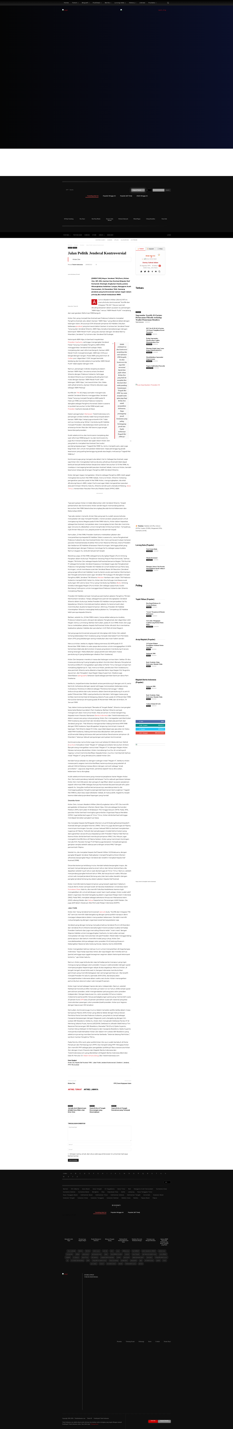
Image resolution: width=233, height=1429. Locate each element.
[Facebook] (145, 235)
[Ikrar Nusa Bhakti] (96, 208)
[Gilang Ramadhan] (150, 208)
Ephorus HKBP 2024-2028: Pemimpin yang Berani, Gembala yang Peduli (164, 1241)
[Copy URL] (116, 268)
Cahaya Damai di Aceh (153, 704)
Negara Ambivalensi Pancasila (155, 366)
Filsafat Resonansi (151, 558)
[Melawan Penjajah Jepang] (109, 1229)
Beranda (70, 245)
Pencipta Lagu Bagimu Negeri (82, 1239)
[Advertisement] (116, 162)
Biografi (76, 245)
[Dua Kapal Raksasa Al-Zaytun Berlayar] (139, 604)
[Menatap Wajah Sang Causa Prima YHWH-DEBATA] (139, 350)
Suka (162, 721)
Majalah (148, 649)
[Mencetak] (95, 268)
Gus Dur (71, 745)
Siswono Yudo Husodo (109, 219)
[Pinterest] (78, 268)
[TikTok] (149, 235)
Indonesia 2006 (150, 653)
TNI (77, 393)
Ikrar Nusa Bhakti (96, 219)
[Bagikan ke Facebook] (148, 271)
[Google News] (160, 235)
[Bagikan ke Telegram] (152, 271)
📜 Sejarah (150, 249)
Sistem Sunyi (100, 240)
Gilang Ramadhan (150, 219)
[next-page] (72, 1116)
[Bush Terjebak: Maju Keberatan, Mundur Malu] (139, 663)
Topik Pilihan (149, 626)
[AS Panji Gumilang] (68, 208)
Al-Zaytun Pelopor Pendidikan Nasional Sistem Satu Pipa (154, 645)
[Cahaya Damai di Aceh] (139, 705)
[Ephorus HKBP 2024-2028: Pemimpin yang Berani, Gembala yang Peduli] (164, 1229)
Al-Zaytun (138, 312)
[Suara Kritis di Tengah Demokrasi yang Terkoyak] (121, 1100)
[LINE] (107, 268)
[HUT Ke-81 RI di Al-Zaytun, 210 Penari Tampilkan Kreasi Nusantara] (139, 330)
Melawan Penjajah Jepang (109, 1239)
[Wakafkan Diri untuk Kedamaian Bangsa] (136, 1229)
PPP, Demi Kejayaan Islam (122, 1083)
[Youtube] (157, 235)
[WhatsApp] (82, 268)
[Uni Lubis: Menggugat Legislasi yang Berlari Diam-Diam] (139, 622)
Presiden (71, 409)
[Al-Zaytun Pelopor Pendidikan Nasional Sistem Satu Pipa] (139, 645)
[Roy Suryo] (82, 208)
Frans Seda (164, 219)
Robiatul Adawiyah (123, 219)
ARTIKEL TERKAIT (75, 1089)
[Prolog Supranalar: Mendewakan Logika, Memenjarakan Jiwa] (139, 340)
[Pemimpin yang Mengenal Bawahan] (150, 1229)
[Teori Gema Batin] (139, 550)
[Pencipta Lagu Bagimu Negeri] (82, 1229)
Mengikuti (161, 725)
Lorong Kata (149, 551)
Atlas (116, 240)
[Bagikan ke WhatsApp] (141, 271)
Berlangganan (159, 732)
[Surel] (90, 268)
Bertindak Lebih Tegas (69, 1239)
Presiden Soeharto (75, 342)
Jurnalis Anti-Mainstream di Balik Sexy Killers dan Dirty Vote (77, 1110)
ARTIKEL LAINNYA (91, 1089)
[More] (120, 268)
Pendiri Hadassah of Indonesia (96, 1239)
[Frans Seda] (164, 208)
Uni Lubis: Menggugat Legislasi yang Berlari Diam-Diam (155, 622)
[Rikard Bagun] (136, 208)
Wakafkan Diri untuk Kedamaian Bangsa (137, 1239)
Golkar (70, 358)
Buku (119, 583)
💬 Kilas (160, 249)
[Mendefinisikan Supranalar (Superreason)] (139, 358)
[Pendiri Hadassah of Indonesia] (96, 1229)
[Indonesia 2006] (139, 655)
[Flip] (111, 268)
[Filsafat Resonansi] (139, 559)
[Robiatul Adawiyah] (123, 208)
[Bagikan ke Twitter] (145, 271)
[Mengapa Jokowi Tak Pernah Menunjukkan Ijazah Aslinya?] (139, 568)
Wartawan (88, 414)
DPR (82, 1000)
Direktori (82, 245)
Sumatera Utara (74, 889)
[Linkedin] (86, 268)
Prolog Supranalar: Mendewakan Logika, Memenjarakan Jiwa (153, 340)
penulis (102, 912)
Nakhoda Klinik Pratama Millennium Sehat (123, 1240)
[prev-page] (69, 1116)
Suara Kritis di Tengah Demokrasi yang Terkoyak (120, 1109)
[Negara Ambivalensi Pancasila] (139, 367)
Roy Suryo (82, 219)
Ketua (90, 900)
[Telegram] (103, 268)
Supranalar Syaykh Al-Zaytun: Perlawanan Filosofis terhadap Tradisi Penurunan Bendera (149, 317)
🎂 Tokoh (141, 248)
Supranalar (149, 344)
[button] (168, 2)
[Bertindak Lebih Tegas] (68, 1229)
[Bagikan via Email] (156, 271)
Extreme (134, 240)
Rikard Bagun (137, 219)
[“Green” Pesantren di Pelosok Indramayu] (139, 613)
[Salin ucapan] (159, 271)
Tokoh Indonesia (77, 264)
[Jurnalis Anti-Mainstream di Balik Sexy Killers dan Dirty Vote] (78, 1100)
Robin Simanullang (91, 1056)
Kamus (109, 240)
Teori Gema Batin (151, 549)
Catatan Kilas (150, 367)
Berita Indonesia (101, 715)
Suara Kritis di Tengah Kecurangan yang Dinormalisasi (97, 1110)
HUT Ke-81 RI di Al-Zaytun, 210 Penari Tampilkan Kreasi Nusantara (155, 330)
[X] (153, 235)
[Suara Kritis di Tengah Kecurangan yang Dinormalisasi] (99, 1100)
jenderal (79, 326)
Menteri (101, 577)
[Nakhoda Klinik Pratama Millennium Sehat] (123, 1229)
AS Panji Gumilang (68, 219)
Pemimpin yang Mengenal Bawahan (151, 1239)
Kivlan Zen (76, 259)
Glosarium (125, 240)
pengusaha (82, 676)
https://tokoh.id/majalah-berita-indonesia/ (146, 881)
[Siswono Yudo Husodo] (109, 208)
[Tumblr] (99, 268)
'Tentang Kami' (94, 1424)
